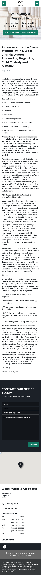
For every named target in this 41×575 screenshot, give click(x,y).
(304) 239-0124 (11, 504)
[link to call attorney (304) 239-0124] (4, 3)
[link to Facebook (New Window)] (4, 547)
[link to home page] (20, 3)
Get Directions (8, 540)
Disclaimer (26, 556)
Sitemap (15, 556)
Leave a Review (8, 513)
